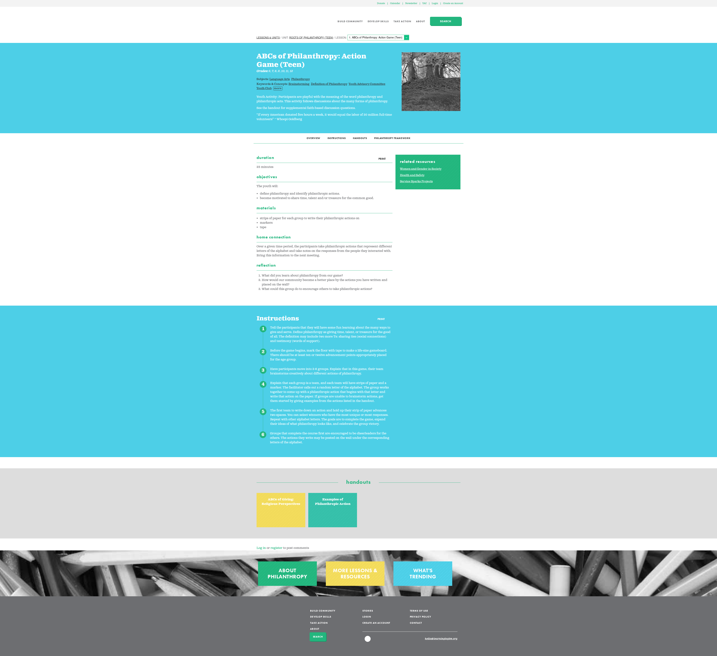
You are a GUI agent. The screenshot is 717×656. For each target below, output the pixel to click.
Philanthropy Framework (392, 138)
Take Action (402, 21)
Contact (416, 622)
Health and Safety (412, 175)
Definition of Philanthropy (329, 84)
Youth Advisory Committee (367, 84)
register (276, 548)
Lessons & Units (268, 37)
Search (445, 21)
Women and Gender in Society (420, 169)
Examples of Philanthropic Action (332, 502)
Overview (313, 138)
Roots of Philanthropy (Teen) (311, 37)
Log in (261, 548)
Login (435, 3)
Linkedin (368, 640)
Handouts (360, 138)
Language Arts (279, 79)
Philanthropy (300, 79)
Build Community (350, 21)
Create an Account (453, 3)
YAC (424, 3)
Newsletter (411, 3)
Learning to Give (271, 18)
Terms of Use (419, 610)
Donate (381, 3)
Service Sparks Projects (416, 181)
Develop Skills (378, 21)
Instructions (337, 138)
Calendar (395, 3)
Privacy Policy (420, 616)
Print (382, 158)
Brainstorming (298, 84)
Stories (367, 610)
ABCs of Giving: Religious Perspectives (281, 502)
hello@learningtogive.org (441, 639)
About (420, 21)
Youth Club (264, 88)
